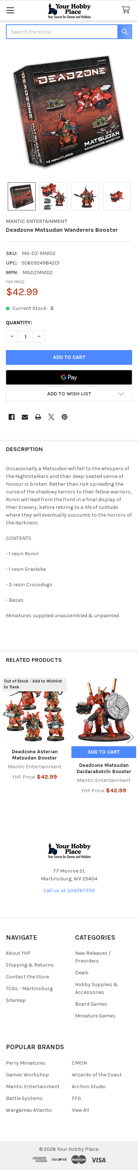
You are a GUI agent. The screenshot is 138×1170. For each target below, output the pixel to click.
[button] (69, 394)
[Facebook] (11, 417)
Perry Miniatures (26, 1063)
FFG (76, 1098)
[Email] (25, 417)
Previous (7, 737)
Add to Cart (104, 752)
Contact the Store (27, 977)
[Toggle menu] (10, 10)
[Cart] (127, 10)
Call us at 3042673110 (69, 890)
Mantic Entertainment (33, 1086)
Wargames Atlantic (29, 1110)
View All (80, 1110)
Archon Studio (89, 1086)
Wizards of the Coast (97, 1075)
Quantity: (19, 322)
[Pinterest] (64, 417)
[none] (69, 111)
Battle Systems (24, 1098)
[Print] (38, 417)
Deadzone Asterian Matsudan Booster (35, 754)
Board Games (91, 1004)
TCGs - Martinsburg (29, 988)
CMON (79, 1063)
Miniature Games (95, 1016)
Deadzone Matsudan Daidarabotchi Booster (104, 768)
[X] (51, 417)
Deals (82, 973)
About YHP (18, 953)
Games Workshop (27, 1075)
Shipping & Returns (30, 965)
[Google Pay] (69, 377)
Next (130, 737)
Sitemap (16, 1000)
